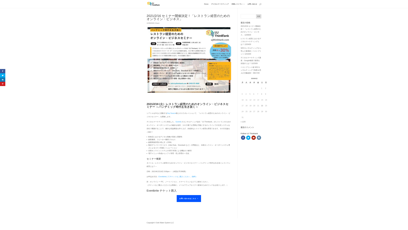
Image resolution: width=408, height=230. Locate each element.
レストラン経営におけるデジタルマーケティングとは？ (251, 41)
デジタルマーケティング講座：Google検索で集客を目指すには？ (251, 60)
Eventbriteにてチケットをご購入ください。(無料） (178, 177)
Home (206, 4)
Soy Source (171, 113)
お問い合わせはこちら (187, 198)
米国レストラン (237, 4)
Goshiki (178, 122)
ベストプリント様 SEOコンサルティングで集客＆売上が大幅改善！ (251, 70)
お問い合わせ (252, 4)
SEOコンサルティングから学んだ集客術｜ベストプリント (251, 51)
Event (157, 23)
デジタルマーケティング (220, 4)
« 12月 (243, 122)
